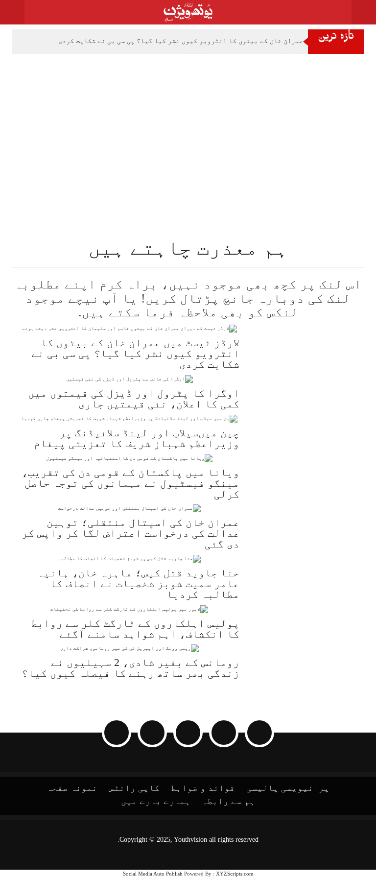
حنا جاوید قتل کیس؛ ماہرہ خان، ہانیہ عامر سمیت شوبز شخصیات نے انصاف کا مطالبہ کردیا (138, 583)
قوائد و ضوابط (203, 788)
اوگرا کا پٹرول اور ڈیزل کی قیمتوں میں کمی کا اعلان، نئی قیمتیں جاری (133, 398)
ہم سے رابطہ (228, 801)
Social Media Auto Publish (153, 874)
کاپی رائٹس (134, 788)
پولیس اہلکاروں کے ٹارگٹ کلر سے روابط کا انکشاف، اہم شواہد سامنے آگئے (135, 628)
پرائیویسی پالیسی (287, 788)
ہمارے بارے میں (155, 801)
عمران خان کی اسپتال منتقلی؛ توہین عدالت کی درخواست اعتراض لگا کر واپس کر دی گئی (130, 533)
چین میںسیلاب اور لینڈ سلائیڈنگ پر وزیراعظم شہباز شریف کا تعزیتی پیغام (136, 438)
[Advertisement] (188, 127)
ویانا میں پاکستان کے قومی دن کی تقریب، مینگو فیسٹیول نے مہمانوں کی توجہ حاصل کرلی (130, 483)
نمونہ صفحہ (72, 788)
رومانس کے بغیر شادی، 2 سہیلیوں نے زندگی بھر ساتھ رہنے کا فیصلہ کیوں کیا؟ (130, 667)
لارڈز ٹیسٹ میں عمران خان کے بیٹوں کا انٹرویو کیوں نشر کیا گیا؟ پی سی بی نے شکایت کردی (205, 41)
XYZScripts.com (235, 874)
